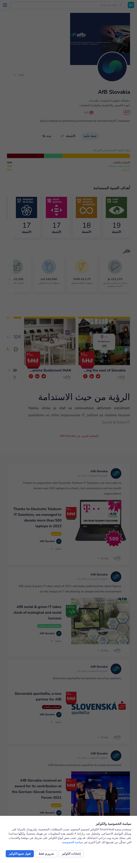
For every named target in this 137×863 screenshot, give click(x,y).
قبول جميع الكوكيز (20, 854)
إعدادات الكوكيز (71, 854)
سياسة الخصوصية (72, 842)
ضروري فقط (46, 854)
